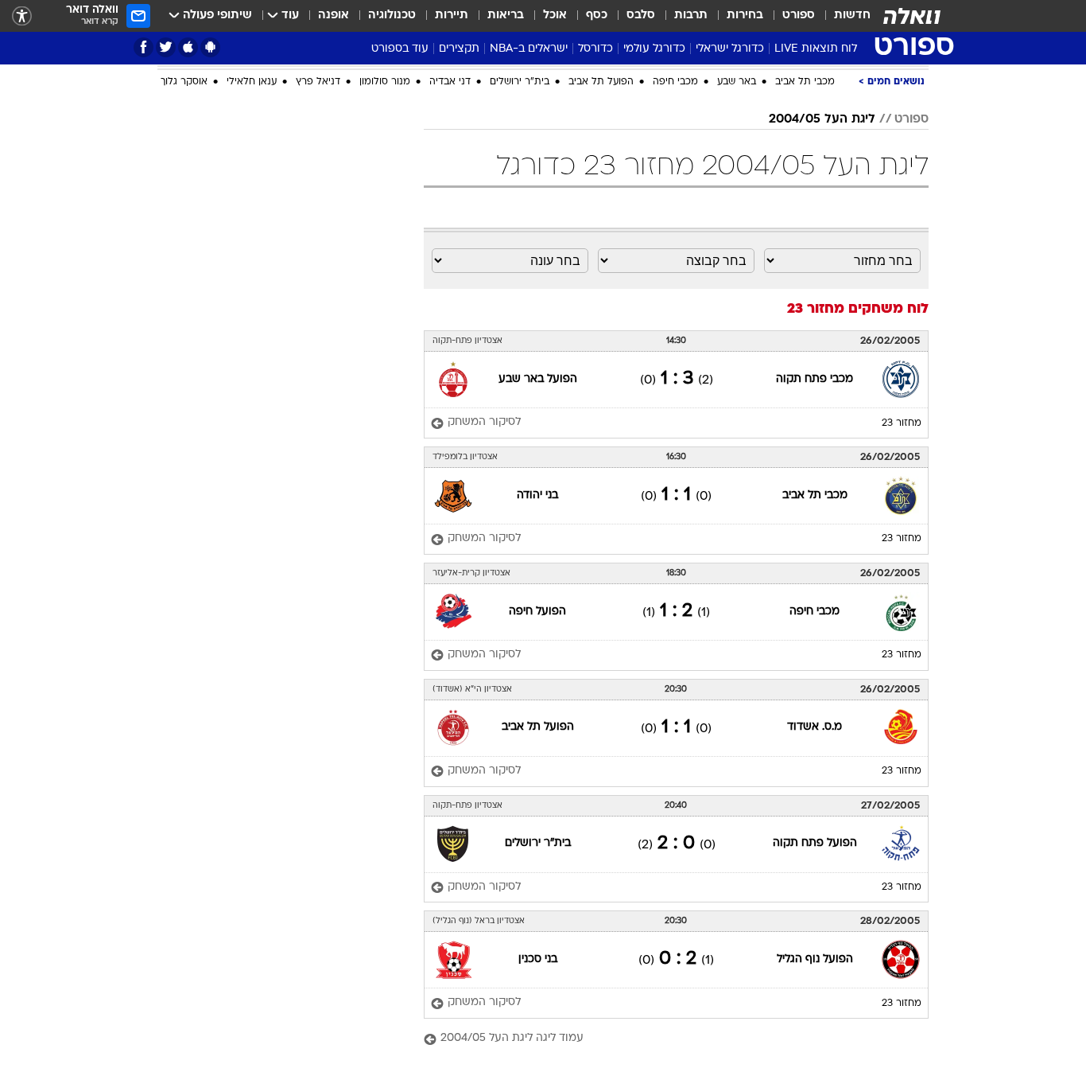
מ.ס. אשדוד (814, 727)
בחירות (745, 15)
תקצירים (459, 49)
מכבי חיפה (675, 82)
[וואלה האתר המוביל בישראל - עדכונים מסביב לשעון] (912, 16)
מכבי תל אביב (805, 82)
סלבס (640, 15)
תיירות (451, 15)
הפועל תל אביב (601, 82)
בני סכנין (537, 959)
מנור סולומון (384, 82)
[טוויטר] (166, 47)
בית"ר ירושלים (519, 82)
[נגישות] (22, 16)
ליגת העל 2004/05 (822, 119)
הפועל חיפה (537, 611)
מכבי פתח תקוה (814, 379)
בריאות (505, 15)
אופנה (333, 15)
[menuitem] (843, 16)
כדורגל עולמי (654, 49)
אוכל (555, 15)
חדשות (852, 15)
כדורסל (595, 49)
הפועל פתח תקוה (815, 843)
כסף (596, 15)
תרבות (691, 15)
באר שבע (736, 82)
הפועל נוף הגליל (815, 959)
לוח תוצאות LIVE (815, 49)
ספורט (798, 15)
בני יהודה (537, 495)
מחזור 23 (901, 423)
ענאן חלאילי (252, 82)
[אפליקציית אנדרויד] (210, 47)
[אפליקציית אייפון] (188, 47)
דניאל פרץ (318, 82)
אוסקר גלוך (184, 82)
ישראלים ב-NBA (529, 49)
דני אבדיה (450, 82)
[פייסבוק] (143, 47)
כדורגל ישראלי (730, 49)
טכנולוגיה (392, 15)
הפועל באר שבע (537, 379)
